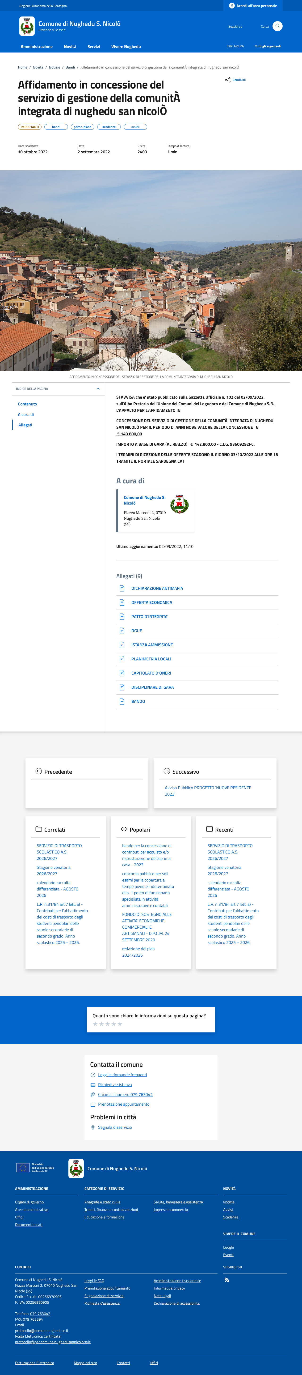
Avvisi (228, 1209)
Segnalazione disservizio (103, 1295)
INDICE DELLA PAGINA (32, 388)
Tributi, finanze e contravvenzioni (111, 1209)
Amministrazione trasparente (177, 1280)
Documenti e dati (28, 1224)
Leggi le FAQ (94, 1280)
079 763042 (40, 1313)
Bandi (70, 67)
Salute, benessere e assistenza (178, 1202)
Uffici (19, 1217)
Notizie (54, 67)
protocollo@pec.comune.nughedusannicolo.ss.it (53, 1342)
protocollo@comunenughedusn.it (41, 1330)
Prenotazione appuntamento (107, 1288)
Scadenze (230, 1217)
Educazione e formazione (104, 1217)
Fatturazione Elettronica (34, 1363)
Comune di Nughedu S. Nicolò (145, 500)
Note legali (162, 1295)
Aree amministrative (31, 1209)
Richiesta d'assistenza (102, 1303)
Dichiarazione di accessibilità (177, 1303)
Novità (38, 67)
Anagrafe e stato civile (102, 1202)
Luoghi (228, 1247)
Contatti (123, 1363)
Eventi (228, 1255)
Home (22, 67)
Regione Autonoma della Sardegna (43, 5)
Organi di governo (29, 1202)
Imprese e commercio (171, 1209)
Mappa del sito (85, 1363)
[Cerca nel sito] (278, 26)
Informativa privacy (169, 1288)
